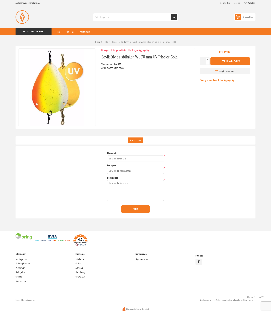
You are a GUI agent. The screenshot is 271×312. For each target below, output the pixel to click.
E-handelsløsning (131, 309)
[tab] (135, 140)
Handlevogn (81, 272)
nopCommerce (30, 300)
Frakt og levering (23, 263)
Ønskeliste (80, 276)
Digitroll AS (145, 309)
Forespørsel (112, 177)
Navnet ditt (112, 153)
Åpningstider (21, 259)
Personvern (20, 267)
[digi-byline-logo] (124, 309)
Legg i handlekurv (230, 61)
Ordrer (78, 263)
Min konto (70, 31)
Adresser (79, 267)
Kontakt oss (85, 31)
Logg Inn (237, 2)
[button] (80, 240)
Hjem (58, 31)
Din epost (111, 165)
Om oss (19, 276)
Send (135, 209)
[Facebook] (198, 262)
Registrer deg (224, 2)
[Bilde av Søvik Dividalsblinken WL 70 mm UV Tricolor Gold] (57, 87)
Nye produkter (142, 259)
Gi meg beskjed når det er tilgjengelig (217, 80)
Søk (174, 17)
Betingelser (20, 272)
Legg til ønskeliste (226, 71)
